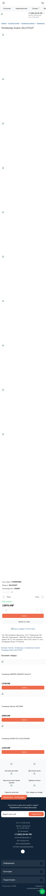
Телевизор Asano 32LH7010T (12, 650)
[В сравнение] (37, 610)
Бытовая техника (7, 648)
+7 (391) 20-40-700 (35, 13)
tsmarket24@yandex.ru (23, 837)
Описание (7, 8)
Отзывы (35, 8)
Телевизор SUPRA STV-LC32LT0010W (15, 738)
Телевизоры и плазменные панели (27, 648)
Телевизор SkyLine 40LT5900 (12, 706)
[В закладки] (42, 610)
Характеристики (21, 8)
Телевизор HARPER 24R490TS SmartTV (16, 674)
